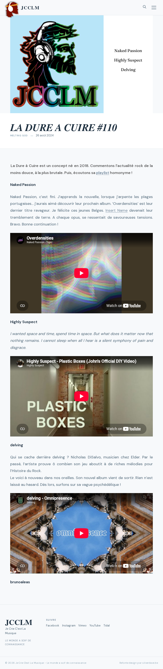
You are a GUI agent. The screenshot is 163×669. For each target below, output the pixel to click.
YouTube (95, 625)
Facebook (52, 625)
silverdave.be (150, 662)
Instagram (69, 625)
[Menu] (154, 7)
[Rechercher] (144, 7)
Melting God (19, 135)
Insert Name (116, 210)
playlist (102, 172)
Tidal (107, 625)
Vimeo (82, 625)
